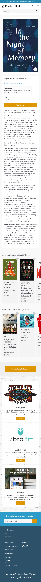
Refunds (8, 557)
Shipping (8, 560)
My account (9, 536)
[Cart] (33, 6)
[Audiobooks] (20, 436)
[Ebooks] (20, 479)
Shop (20, 418)
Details (20, 460)
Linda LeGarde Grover (13, 83)
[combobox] (20, 11)
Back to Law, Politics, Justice (22, 369)
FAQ (6, 534)
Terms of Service (11, 566)
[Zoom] (35, 69)
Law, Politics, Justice (20, 309)
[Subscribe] (34, 521)
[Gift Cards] (20, 394)
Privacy (7, 563)
